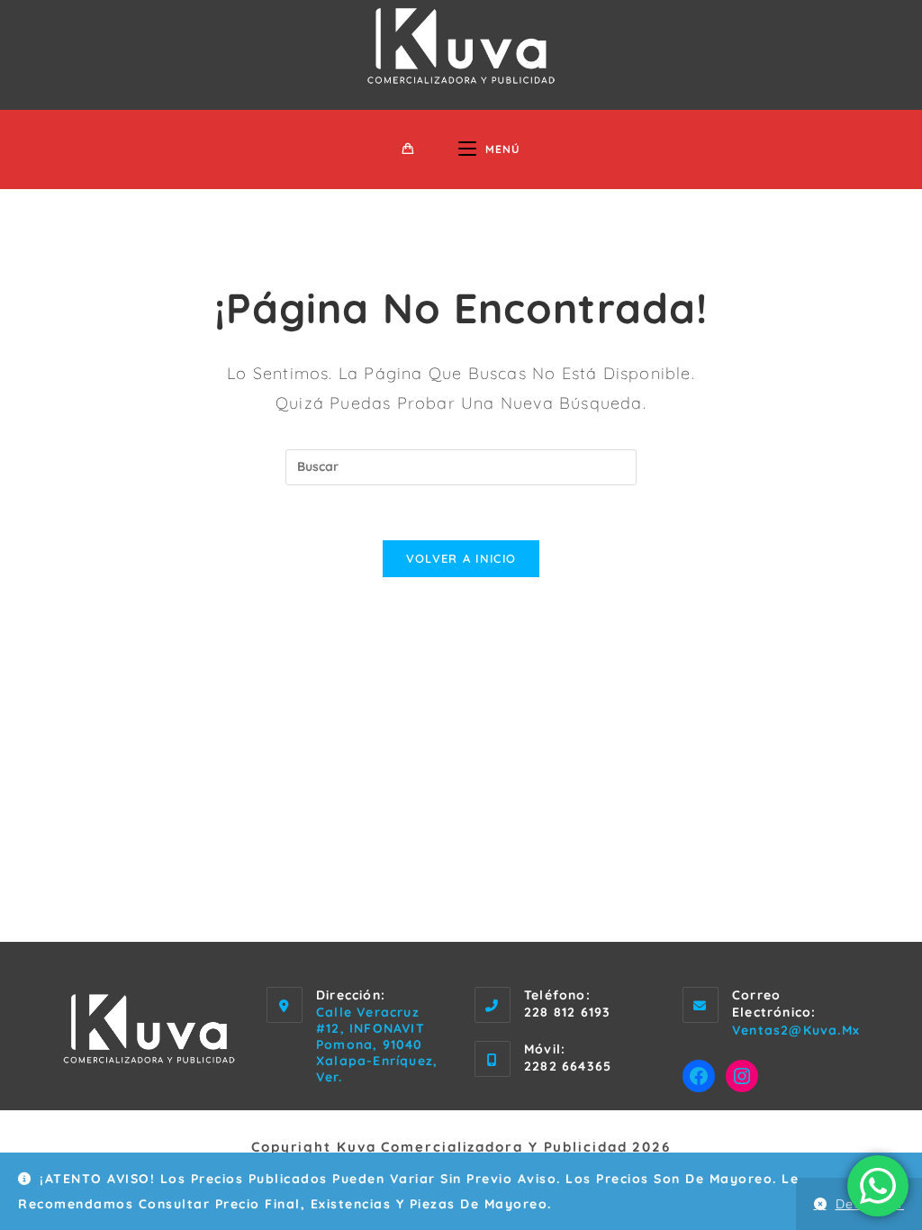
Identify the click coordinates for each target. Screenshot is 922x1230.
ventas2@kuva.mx (796, 1030)
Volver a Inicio (461, 558)
